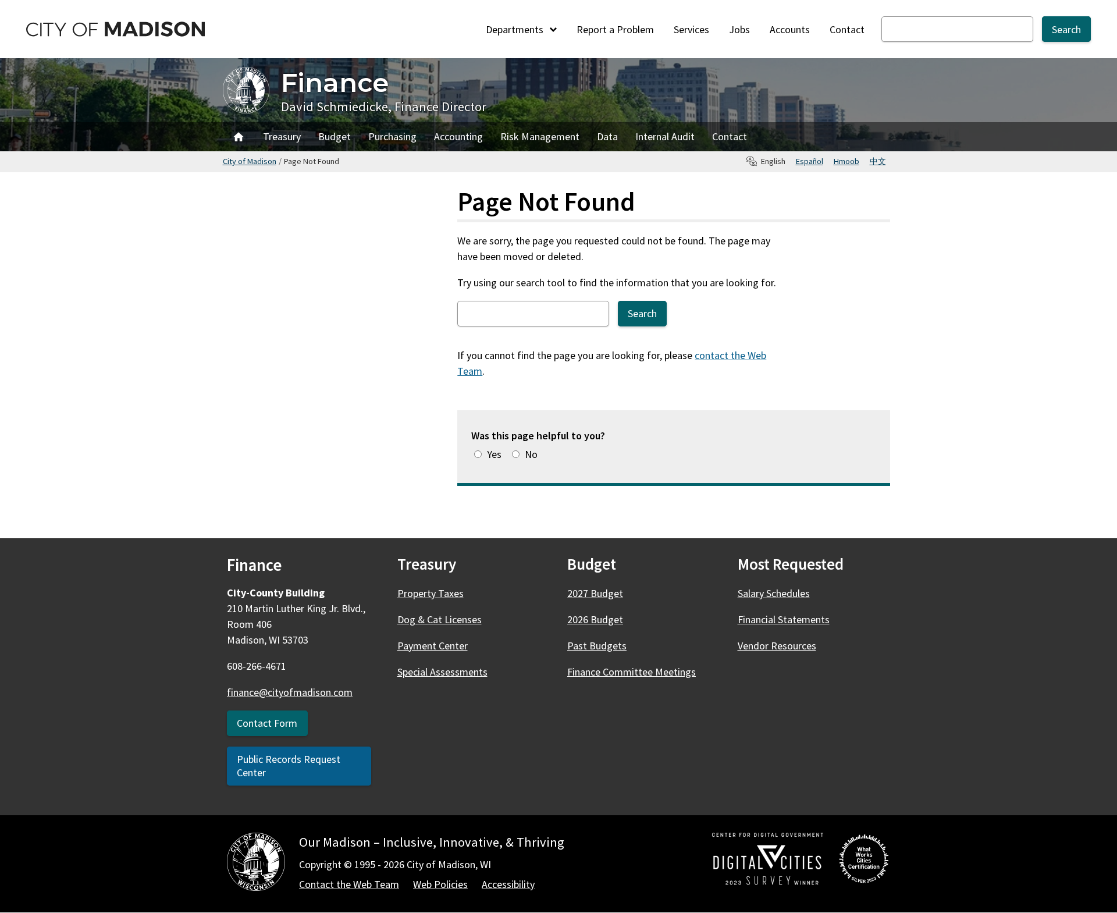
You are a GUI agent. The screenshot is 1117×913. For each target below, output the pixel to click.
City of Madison (249, 161)
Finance (335, 82)
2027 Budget (595, 593)
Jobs (739, 29)
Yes (494, 454)
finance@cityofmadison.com (290, 692)
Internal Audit (665, 136)
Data (607, 136)
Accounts (790, 29)
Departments (516, 29)
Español (809, 161)
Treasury (282, 136)
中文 (878, 161)
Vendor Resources (777, 645)
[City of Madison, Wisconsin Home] (256, 864)
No (531, 454)
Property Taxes (430, 593)
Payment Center (432, 645)
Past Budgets (597, 645)
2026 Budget (595, 619)
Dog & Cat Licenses (439, 619)
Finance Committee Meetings (631, 671)
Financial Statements (784, 619)
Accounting (458, 136)
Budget (334, 136)
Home (238, 136)
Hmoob (846, 161)
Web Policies (440, 884)
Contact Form (267, 723)
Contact (847, 29)
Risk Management (539, 136)
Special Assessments (442, 671)
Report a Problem (615, 29)
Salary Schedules (774, 593)
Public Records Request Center (288, 765)
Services (691, 29)
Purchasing (392, 136)
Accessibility (508, 884)
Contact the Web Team (349, 884)
